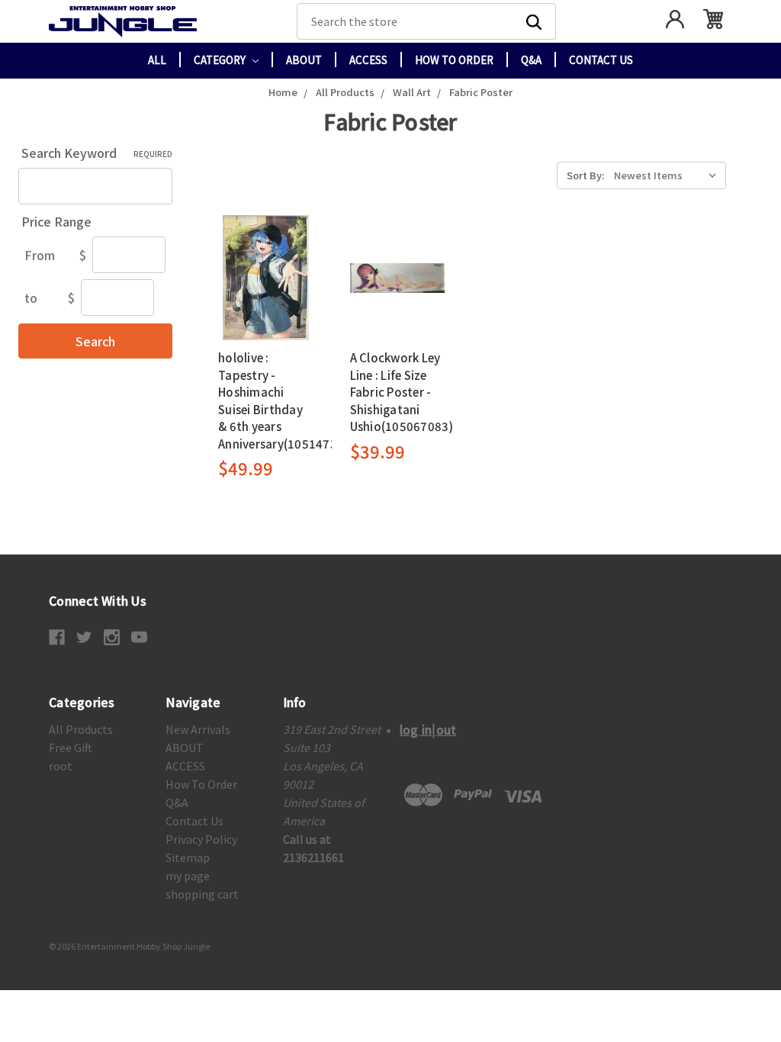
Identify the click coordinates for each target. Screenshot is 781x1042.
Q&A (531, 60)
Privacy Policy (201, 839)
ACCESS (368, 60)
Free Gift (70, 747)
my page (188, 875)
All (157, 60)
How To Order (454, 60)
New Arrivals (198, 729)
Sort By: (585, 175)
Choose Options (265, 277)
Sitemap (188, 857)
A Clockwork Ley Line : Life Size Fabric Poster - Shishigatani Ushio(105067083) (402, 391)
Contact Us (601, 60)
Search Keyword (96, 152)
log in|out (428, 729)
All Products (81, 729)
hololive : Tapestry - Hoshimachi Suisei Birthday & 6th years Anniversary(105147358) (287, 400)
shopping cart (202, 894)
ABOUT (304, 60)
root (60, 765)
